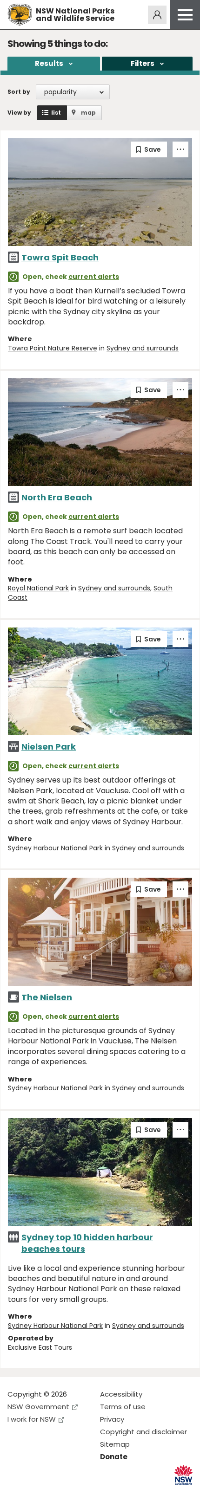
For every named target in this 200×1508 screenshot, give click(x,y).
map (88, 112)
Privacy (112, 1419)
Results (49, 63)
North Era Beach (56, 497)
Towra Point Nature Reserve (52, 348)
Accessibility (121, 1394)
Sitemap (115, 1444)
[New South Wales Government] (183, 1475)
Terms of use (123, 1406)
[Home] (19, 15)
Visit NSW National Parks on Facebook (16, 1493)
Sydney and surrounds (143, 348)
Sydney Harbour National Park (55, 848)
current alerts (93, 276)
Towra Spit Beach (60, 257)
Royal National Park (38, 588)
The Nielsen (46, 997)
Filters (142, 63)
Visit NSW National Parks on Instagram (36, 1493)
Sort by (18, 92)
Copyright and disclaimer (143, 1432)
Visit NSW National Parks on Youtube (56, 1493)
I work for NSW (31, 1419)
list (56, 112)
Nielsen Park (48, 746)
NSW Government (38, 1406)
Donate (113, 1457)
